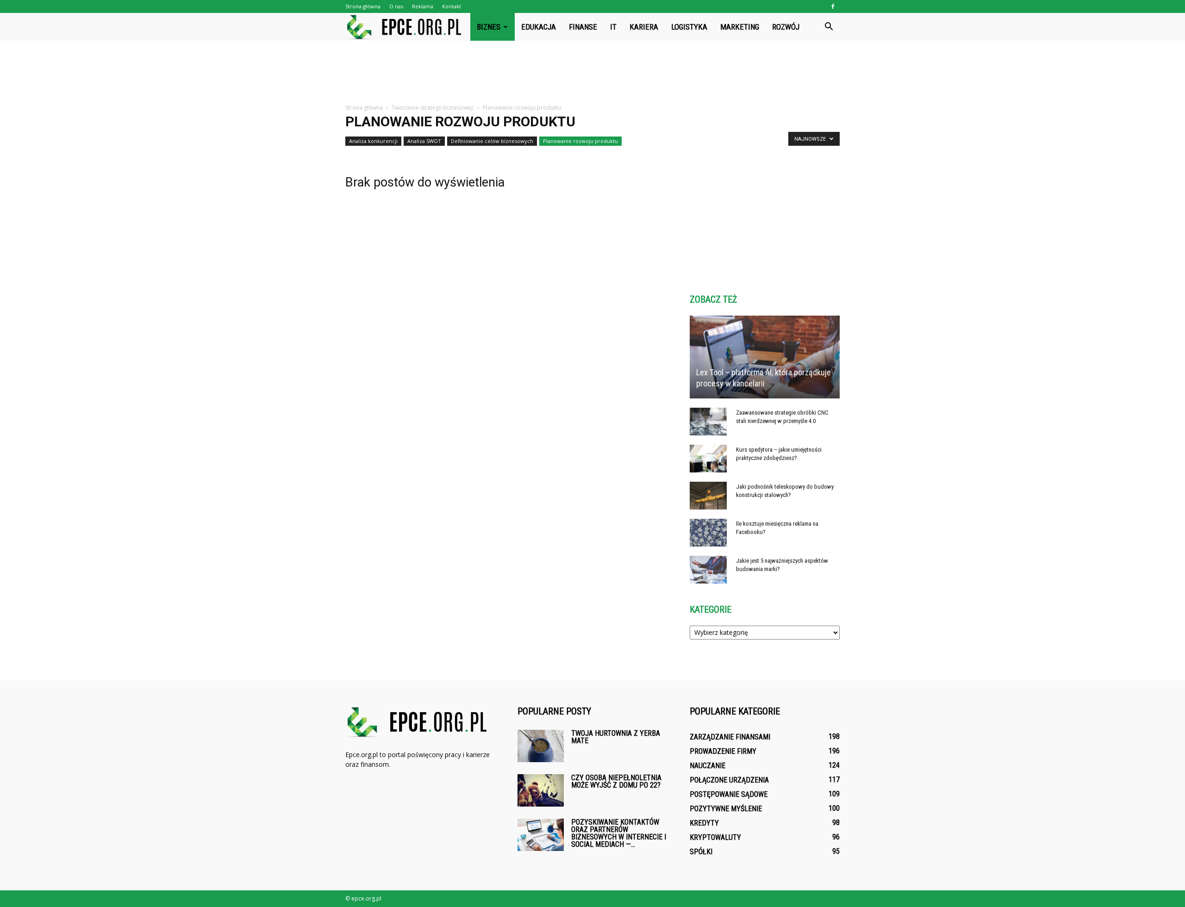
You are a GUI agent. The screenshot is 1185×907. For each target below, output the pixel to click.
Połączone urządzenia (729, 780)
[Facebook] (833, 6)
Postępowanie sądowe (728, 794)
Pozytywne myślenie (726, 808)
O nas (396, 6)
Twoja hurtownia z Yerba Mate (615, 737)
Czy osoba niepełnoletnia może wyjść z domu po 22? (616, 781)
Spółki (701, 851)
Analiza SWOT (424, 140)
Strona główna (362, 6)
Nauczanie (707, 765)
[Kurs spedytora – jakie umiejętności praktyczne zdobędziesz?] (708, 458)
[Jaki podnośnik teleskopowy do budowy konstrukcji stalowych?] (708, 495)
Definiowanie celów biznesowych (492, 140)
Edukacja (538, 26)
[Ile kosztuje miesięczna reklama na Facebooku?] (708, 533)
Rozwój (785, 26)
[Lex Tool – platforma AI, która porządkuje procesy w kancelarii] (765, 357)
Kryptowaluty (715, 837)
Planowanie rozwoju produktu (580, 140)
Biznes (488, 26)
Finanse (583, 26)
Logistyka (689, 26)
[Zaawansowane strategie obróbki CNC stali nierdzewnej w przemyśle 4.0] (708, 421)
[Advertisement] (592, 72)
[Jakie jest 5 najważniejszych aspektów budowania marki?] (708, 570)
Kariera (644, 26)
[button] (828, 27)
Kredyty (704, 823)
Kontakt (451, 6)
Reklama (422, 6)
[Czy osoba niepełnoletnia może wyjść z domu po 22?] (541, 790)
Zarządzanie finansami (730, 737)
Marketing (739, 26)
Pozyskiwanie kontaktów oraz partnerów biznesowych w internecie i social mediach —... (618, 833)
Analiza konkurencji (373, 140)
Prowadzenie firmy (723, 751)
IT (613, 26)
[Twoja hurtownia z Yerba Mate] (541, 746)
